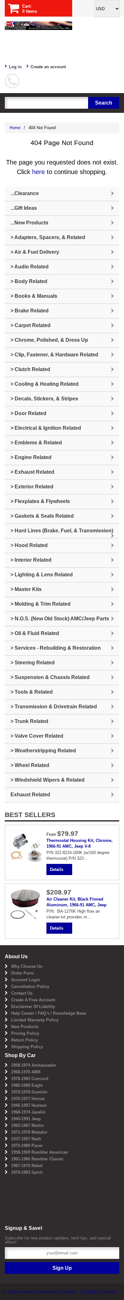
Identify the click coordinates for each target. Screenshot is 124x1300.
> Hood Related (29, 545)
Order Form (22, 973)
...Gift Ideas (23, 208)
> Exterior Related (31, 486)
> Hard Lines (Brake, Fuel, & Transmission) (61, 530)
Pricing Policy (25, 1033)
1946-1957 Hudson (29, 1105)
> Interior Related (31, 560)
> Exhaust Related (32, 472)
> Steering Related (32, 662)
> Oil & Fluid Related (34, 633)
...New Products (29, 222)
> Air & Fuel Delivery (34, 252)
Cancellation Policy (30, 986)
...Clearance (24, 193)
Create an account (48, 66)
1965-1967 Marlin (27, 1125)
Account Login (25, 979)
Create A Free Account (33, 999)
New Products (24, 1026)
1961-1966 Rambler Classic (37, 1159)
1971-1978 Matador (29, 1132)
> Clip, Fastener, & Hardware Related (54, 354)
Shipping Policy (27, 1046)
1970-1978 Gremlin (29, 1092)
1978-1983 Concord (29, 1078)
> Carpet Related (30, 325)
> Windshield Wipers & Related (47, 780)
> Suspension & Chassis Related (50, 677)
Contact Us (21, 993)
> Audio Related (29, 266)
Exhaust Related (30, 794)
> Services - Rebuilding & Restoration (55, 648)
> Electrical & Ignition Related (45, 428)
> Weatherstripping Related (43, 750)
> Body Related (28, 281)
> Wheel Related (29, 765)
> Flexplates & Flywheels (40, 501)
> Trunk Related (29, 721)
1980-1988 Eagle (27, 1085)
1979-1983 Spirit (26, 1172)
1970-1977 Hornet (28, 1098)
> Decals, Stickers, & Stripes (44, 398)
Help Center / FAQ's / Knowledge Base (48, 1013)
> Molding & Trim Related (40, 604)
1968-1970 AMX (26, 1072)
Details (56, 869)
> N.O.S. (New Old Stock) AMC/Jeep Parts (59, 618)
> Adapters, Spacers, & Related (47, 237)
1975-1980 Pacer (27, 1145)
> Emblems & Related (36, 442)
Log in (15, 66)
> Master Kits (26, 589)
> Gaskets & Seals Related (42, 516)
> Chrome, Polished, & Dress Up (49, 340)
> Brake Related (29, 310)
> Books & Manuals (33, 296)
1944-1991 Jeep (26, 1118)
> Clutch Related (30, 369)
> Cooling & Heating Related (44, 384)
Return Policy (24, 1040)
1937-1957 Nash (26, 1138)
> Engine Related (31, 457)
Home (15, 127)
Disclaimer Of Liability (33, 1006)
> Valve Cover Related (36, 736)
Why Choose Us (26, 966)
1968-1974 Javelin (28, 1112)
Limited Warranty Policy (35, 1020)
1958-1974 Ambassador (33, 1065)
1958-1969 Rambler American (39, 1152)
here (38, 171)
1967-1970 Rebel (27, 1165)
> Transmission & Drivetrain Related (53, 706)
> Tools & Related (31, 692)
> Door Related (28, 413)
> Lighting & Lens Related (41, 574)
